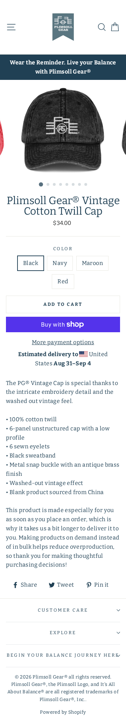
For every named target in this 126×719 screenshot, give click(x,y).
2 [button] (48, 185)
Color (63, 248)
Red (62, 281)
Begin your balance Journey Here (63, 655)
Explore (63, 632)
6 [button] (73, 185)
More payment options (63, 342)
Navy (59, 263)
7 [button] (80, 185)
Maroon (92, 263)
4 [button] (61, 185)
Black (30, 263)
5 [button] (67, 185)
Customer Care (63, 610)
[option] (63, 67)
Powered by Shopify (63, 712)
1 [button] (41, 184)
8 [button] (86, 185)
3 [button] (54, 185)
